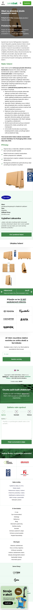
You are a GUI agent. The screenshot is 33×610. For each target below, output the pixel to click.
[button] (25, 588)
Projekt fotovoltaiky (16, 535)
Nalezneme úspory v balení (17, 490)
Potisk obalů (16, 488)
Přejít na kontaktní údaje (16, 442)
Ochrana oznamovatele (16, 533)
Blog (16, 521)
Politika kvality (16, 526)
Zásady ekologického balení (16, 555)
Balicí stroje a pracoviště (17, 497)
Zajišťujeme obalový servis (16, 495)
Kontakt (16, 415)
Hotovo (29, 415)
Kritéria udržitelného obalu (16, 552)
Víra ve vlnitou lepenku (16, 548)
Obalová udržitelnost (16, 545)
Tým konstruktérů (16, 514)
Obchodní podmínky (16, 524)
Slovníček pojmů (16, 559)
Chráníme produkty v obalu (17, 492)
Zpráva (3, 415)
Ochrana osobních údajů (16, 531)
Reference (16, 519)
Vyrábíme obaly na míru (17, 485)
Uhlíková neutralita (16, 550)
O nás (16, 512)
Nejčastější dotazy (16, 557)
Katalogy (16, 517)
